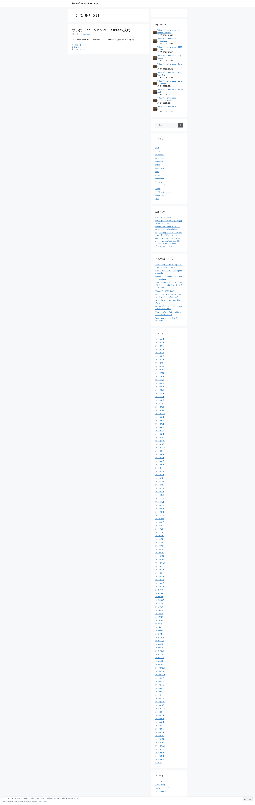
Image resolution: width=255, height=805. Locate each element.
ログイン (158, 781)
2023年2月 (159, 475)
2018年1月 (159, 597)
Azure (157, 151)
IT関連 (157, 165)
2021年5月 (159, 543)
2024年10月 (160, 414)
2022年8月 (159, 495)
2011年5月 (159, 614)
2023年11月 (160, 444)
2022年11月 (159, 485)
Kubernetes (160, 168)
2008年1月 (159, 736)
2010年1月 (159, 665)
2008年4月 (159, 726)
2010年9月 (159, 641)
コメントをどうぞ (79, 49)
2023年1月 (159, 478)
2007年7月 (159, 756)
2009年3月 (159, 698)
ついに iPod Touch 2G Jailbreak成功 (101, 30)
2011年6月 (159, 610)
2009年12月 (160, 668)
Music (157, 175)
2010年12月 (160, 631)
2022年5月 (159, 505)
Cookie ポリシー (43, 801)
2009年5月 (159, 692)
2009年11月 (160, 671)
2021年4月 (159, 546)
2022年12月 (160, 482)
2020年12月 (160, 556)
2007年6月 (159, 759)
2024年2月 (159, 434)
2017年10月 (160, 600)
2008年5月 (159, 722)
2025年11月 (159, 370)
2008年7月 (159, 715)
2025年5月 (159, 390)
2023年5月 (159, 465)
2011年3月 (159, 620)
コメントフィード (162, 788)
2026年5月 (159, 349)
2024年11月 (160, 410)
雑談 (157, 199)
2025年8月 (159, 380)
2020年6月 (159, 573)
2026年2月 (159, 359)
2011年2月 (159, 624)
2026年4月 (159, 353)
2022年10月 (160, 488)
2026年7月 (159, 343)
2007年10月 (160, 746)
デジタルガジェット (163, 192)
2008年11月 (160, 705)
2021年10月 (160, 526)
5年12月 (158, 763)
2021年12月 (159, 519)
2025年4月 (159, 393)
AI (156, 145)
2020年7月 (159, 570)
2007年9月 (159, 749)
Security (158, 182)
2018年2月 (159, 593)
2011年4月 (159, 617)
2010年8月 (159, 644)
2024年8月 (159, 417)
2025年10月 (160, 373)
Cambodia (159, 155)
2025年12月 (160, 366)
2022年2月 (159, 515)
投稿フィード (160, 785)
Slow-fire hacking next (86, 3)
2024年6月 (159, 420)
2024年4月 (159, 427)
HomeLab (159, 162)
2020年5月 (159, 576)
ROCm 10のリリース (163, 217)
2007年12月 (160, 739)
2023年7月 (159, 458)
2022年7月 (159, 498)
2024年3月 (159, 431)
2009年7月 (159, 685)
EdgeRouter (160, 158)
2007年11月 (160, 742)
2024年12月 (160, 407)
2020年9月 (159, 566)
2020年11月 (160, 559)
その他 (157, 189)
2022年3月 (159, 512)
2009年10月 (160, 675)
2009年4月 (159, 695)
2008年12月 (160, 702)
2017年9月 (159, 604)
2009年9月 (159, 678)
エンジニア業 (160, 185)
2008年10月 (160, 709)
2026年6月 (159, 346)
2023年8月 (159, 454)
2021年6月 (159, 539)
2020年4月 (159, 580)
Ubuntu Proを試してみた (165, 291)
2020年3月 (159, 583)
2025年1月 (159, 404)
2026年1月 (159, 363)
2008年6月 (159, 719)
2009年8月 (159, 681)
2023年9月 (159, 451)
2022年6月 (159, 502)
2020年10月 (160, 563)
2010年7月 (159, 648)
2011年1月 (159, 627)
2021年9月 (159, 529)
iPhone (76, 47)
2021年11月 (159, 522)
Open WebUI (160, 179)
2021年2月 (159, 553)
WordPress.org (161, 791)
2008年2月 (159, 732)
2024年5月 (159, 424)
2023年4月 (159, 468)
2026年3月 (159, 356)
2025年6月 (159, 387)
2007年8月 (159, 753)
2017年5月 (159, 607)
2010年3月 (159, 658)
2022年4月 (159, 509)
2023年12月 (160, 441)
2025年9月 (159, 376)
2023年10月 (160, 448)
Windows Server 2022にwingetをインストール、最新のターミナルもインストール (168, 285)
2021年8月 (159, 532)
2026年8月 (159, 339)
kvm (157, 172)
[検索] (180, 125)
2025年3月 (159, 397)
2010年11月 (159, 634)
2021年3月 (159, 549)
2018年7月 (159, 590)
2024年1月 (159, 437)
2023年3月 (159, 471)
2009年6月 (159, 688)
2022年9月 (159, 492)
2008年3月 (159, 729)
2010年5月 (159, 654)
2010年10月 (160, 637)
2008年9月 (159, 712)
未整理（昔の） (79, 45)
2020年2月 (159, 587)
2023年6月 (159, 461)
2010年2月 (159, 661)
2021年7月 (159, 536)
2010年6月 (159, 651)
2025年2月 (159, 400)
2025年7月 (159, 383)
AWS (157, 148)
